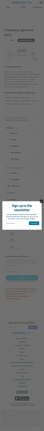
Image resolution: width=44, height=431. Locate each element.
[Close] (41, 201)
